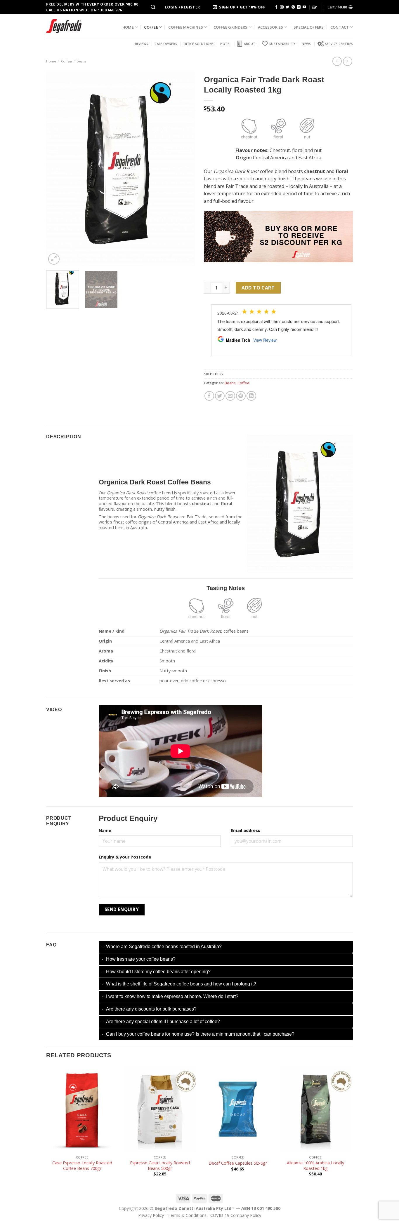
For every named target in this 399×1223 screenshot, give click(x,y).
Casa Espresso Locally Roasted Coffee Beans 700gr (82, 1165)
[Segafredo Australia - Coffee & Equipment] (64, 25)
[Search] (153, 7)
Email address (245, 830)
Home (128, 27)
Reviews (141, 44)
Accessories (270, 27)
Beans (81, 61)
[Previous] (56, 168)
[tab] (226, 947)
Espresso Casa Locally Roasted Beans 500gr (160, 1165)
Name (105, 830)
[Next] (185, 168)
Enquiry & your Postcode (125, 857)
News (306, 44)
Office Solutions (198, 44)
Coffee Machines (185, 27)
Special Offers (309, 27)
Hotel (225, 44)
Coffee (151, 27)
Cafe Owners (166, 44)
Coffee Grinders (231, 27)
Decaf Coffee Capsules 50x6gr (238, 1163)
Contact (339, 27)
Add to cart (258, 288)
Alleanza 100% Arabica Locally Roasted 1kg (315, 1165)
